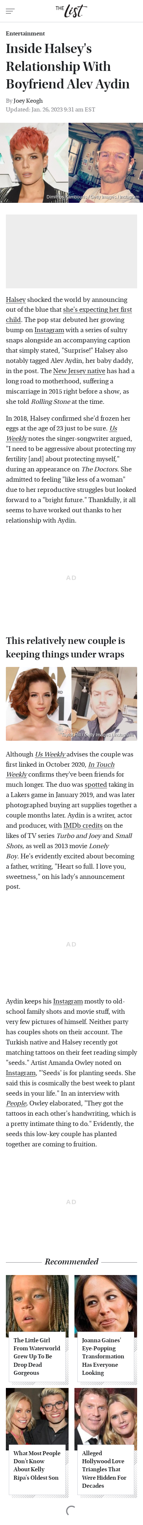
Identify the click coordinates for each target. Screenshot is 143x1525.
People (16, 1103)
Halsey (16, 300)
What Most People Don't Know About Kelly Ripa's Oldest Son (37, 1465)
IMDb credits (83, 826)
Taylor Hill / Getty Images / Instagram (97, 735)
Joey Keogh (28, 100)
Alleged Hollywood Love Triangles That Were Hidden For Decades (104, 1470)
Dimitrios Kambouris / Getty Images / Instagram (93, 197)
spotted (96, 785)
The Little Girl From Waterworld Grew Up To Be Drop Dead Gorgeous (37, 1357)
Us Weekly (50, 754)
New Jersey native (79, 371)
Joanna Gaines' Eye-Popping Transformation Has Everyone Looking (103, 1357)
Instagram (49, 330)
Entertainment (25, 34)
